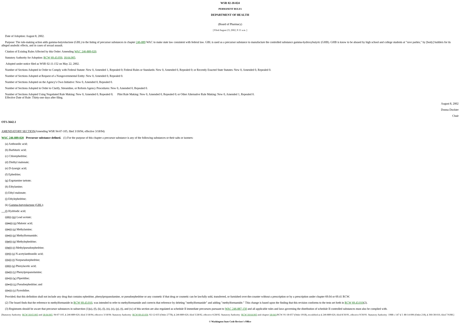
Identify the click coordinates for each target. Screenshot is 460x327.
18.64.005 (69, 57)
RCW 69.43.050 (52, 57)
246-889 (141, 42)
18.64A (273, 314)
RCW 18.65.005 (30, 314)
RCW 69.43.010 (82, 302)
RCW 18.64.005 (249, 314)
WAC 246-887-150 (236, 308)
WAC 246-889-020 (85, 51)
